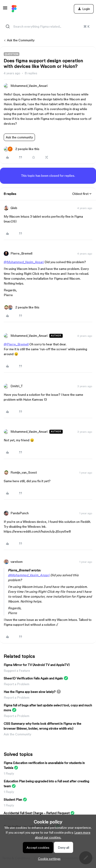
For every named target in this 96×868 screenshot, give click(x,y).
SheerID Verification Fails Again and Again (33, 678)
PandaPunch (19, 513)
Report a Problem (16, 684)
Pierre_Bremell (21, 253)
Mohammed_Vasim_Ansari (29, 86)
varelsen (16, 561)
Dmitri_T (16, 386)
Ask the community (19, 137)
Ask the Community (20, 40)
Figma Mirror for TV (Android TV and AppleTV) (37, 665)
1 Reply (9, 773)
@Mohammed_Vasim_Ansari (24, 262)
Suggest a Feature (17, 670)
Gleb (13, 208)
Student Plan (13, 799)
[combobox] (48, 26)
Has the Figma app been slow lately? (30, 692)
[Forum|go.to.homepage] (14, 9)
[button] (5, 9)
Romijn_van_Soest (23, 472)
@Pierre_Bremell (16, 344)
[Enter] (7, 26)
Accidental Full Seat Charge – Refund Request (37, 813)
